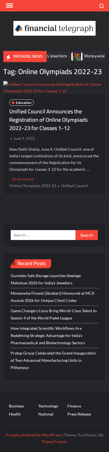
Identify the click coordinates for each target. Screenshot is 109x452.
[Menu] (9, 5)
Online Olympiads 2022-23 (32, 185)
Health (15, 414)
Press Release (79, 414)
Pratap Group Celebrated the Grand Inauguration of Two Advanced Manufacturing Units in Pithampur (53, 360)
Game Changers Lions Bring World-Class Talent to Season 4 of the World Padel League (54, 314)
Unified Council (74, 185)
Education (23, 103)
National (45, 414)
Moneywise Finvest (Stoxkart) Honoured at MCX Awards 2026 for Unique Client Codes (52, 297)
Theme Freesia (54, 441)
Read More (23, 179)
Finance (74, 406)
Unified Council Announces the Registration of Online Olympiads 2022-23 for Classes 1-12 (48, 119)
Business (16, 406)
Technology (48, 406)
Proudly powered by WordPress (33, 435)
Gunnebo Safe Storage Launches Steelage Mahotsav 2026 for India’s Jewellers (46, 279)
